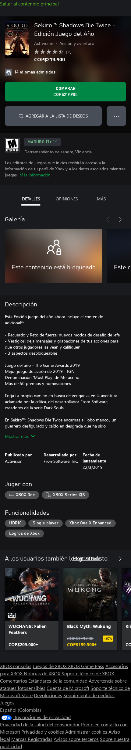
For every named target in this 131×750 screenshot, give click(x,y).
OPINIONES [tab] (67, 199)
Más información (35, 175)
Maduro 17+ (39, 142)
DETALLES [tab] (31, 199)
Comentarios (13, 680)
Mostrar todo (87, 558)
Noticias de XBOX (43, 673)
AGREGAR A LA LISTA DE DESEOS (57, 116)
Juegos (7, 702)
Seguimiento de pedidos (89, 695)
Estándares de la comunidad (57, 680)
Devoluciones (48, 695)
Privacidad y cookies (42, 731)
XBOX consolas (15, 666)
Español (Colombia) (20, 710)
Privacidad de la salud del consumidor (40, 724)
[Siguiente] (120, 219)
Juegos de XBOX (50, 666)
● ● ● (116, 116)
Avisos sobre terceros (76, 739)
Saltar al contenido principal (29, 3)
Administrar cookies (86, 731)
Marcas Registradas (31, 739)
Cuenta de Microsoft (68, 688)
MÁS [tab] (101, 199)
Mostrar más (17, 436)
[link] (31, 609)
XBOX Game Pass (86, 666)
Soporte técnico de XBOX (88, 673)
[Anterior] (108, 219)
